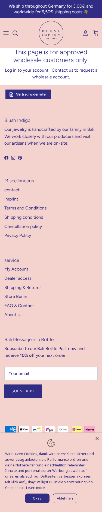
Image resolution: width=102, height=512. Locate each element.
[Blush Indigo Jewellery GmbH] (51, 33)
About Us (13, 314)
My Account (16, 269)
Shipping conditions (23, 217)
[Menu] (6, 33)
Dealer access (17, 278)
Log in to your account (26, 70)
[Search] (18, 33)
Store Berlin (15, 296)
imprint (11, 199)
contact (12, 189)
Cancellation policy (23, 226)
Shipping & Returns (22, 287)
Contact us (62, 70)
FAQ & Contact (19, 305)
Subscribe (23, 391)
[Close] (97, 437)
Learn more (35, 487)
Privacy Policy (17, 235)
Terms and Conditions (25, 208)
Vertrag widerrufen (32, 94)
